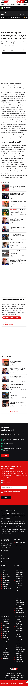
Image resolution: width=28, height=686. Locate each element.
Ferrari (18, 149)
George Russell (9, 526)
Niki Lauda (18, 643)
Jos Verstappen (19, 639)
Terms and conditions (9, 675)
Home (2, 4)
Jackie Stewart (19, 634)
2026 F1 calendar (13, 529)
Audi (4, 578)
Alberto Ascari (19, 626)
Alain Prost (18, 621)
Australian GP (6, 619)
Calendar (13, 4)
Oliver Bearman (19, 608)
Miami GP (5, 625)
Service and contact (18, 546)
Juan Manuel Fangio (21, 649)
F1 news (7, 4)
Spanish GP (5, 646)
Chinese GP (5, 621)
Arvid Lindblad (19, 596)
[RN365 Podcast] (17, 1)
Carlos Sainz (19, 587)
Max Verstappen (20, 523)
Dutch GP (5, 641)
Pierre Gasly (18, 598)
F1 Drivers (25, 4)
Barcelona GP (6, 631)
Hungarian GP (6, 639)
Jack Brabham (19, 657)
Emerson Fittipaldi (20, 651)
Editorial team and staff (20, 543)
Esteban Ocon (19, 592)
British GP (5, 635)
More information (15, 17)
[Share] (24, 50)
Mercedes (5, 574)
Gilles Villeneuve (20, 630)
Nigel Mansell (19, 645)
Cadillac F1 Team (7, 588)
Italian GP (5, 644)
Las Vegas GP (6, 654)
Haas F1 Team (6, 582)
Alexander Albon (20, 604)
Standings (19, 4)
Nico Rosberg (19, 619)
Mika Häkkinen (19, 636)
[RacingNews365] (5, 2)
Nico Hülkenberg (20, 602)
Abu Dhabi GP (6, 658)
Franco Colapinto (20, 610)
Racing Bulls (6, 584)
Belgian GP (5, 637)
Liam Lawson (19, 606)
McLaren (5, 570)
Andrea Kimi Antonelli (19, 581)
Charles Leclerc (20, 526)
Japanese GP (6, 623)
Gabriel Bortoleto (20, 612)
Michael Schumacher (19, 624)
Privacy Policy (20, 675)
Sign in (5, 455)
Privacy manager (14, 679)
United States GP (7, 652)
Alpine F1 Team (6, 576)
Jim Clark (18, 641)
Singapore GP (6, 650)
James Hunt (19, 632)
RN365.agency (19, 549)
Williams (5, 586)
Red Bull (5, 151)
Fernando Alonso (8, 525)
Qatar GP (5, 656)
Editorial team (10, 673)
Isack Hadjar (19, 583)
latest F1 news (9, 513)
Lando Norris (19, 570)
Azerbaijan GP (6, 648)
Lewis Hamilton (11, 523)
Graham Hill (18, 653)
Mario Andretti (19, 661)
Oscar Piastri (19, 585)
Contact (6, 677)
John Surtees (19, 659)
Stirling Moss (19, 647)
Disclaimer (18, 673)
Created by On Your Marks (17, 677)
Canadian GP (6, 627)
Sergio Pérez (19, 590)
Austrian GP (5, 633)
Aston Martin (6, 580)
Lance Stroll (18, 600)
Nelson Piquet (19, 655)
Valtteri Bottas (19, 594)
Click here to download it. (8, 324)
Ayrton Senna (19, 628)
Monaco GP (5, 629)
